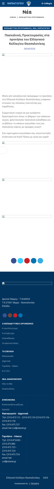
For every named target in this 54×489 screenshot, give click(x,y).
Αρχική (13, 17)
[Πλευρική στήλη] (3, 150)
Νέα (34, 28)
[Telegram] (40, 260)
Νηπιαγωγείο (44, 28)
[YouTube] (15, 315)
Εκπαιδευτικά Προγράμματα (31, 17)
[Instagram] (10, 315)
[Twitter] (20, 260)
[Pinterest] (27, 260)
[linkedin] (33, 260)
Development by (21, 483)
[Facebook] (13, 260)
